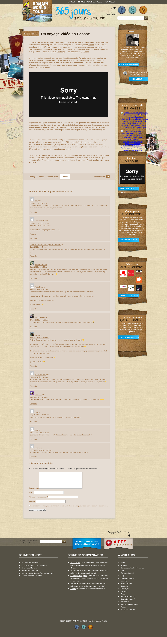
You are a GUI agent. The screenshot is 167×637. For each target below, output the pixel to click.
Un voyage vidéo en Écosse (65, 34)
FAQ (122, 576)
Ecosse (65, 177)
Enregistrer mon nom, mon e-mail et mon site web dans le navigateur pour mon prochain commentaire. (69, 506)
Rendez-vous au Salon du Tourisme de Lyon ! (38, 573)
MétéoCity (38, 287)
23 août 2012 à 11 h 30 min (39, 433)
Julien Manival (75, 570)
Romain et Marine (41, 265)
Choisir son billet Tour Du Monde (132, 568)
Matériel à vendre (127, 583)
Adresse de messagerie (38, 497)
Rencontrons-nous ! (128, 599)
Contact (123, 570)
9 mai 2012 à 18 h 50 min (39, 267)
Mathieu (73, 583)
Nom (31, 492)
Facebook (121, 10)
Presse (123, 594)
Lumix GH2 (65, 142)
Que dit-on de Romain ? (128, 240)
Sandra (73, 589)
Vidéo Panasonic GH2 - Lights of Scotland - (45, 245)
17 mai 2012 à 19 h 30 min (39, 320)
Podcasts (124, 591)
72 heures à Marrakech (30, 568)
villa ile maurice (40, 375)
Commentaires (101, 177)
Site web (32, 501)
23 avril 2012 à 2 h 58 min (39, 203)
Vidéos (123, 607)
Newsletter (124, 586)
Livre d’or (124, 581)
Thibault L (38, 395)
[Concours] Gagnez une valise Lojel (34, 565)
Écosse (91, 45)
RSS (143, 10)
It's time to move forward (30, 563)
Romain (37, 335)
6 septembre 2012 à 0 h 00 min (41, 450)
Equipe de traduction (128, 573)
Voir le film (137, 79)
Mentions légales (95, 621)
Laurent (37, 448)
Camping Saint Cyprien (78, 576)
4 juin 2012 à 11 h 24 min (39, 397)
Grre (36, 201)
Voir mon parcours (129, 64)
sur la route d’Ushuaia (88, 127)
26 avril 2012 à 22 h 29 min (39, 223)
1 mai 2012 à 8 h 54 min (38, 247)
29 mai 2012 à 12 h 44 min (39, 377)
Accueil (71, 2)
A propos (124, 565)
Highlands (85, 52)
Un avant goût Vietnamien (31, 570)
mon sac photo (88, 60)
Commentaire (34, 488)
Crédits (104, 621)
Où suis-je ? (125, 589)
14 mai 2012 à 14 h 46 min (39, 289)
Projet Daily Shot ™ (128, 596)
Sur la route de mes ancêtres (32, 576)
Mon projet (110, 2)
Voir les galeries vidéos (127, 190)
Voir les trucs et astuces (129, 337)
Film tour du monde (127, 578)
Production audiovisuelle (90, 2)
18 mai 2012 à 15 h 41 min (39, 338)
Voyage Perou (40, 318)
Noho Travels (75, 563)
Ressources (125, 602)
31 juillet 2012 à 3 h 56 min (39, 415)
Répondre (33, 212)
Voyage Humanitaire (128, 609)
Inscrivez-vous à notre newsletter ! (28, 541)
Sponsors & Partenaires (129, 604)
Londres (90, 58)
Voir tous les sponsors (129, 295)
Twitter (132, 10)
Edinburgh (61, 52)
